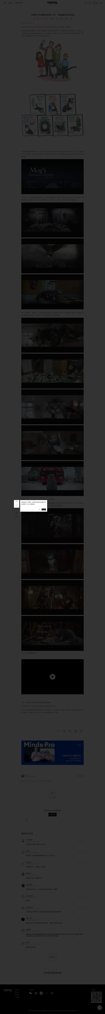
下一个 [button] (43, 509)
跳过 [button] (40, 509)
